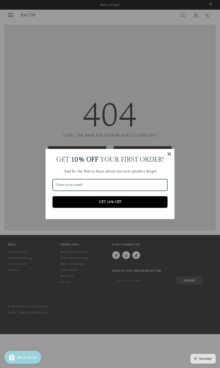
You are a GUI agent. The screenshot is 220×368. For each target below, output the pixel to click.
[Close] (169, 154)
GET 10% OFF (110, 202)
